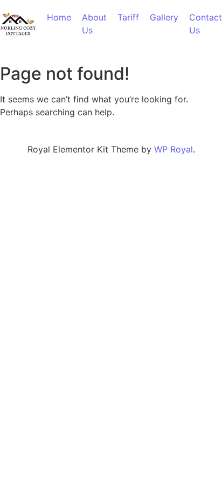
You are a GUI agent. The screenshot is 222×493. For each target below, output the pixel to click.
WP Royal (173, 149)
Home (59, 17)
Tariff (128, 17)
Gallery (164, 17)
